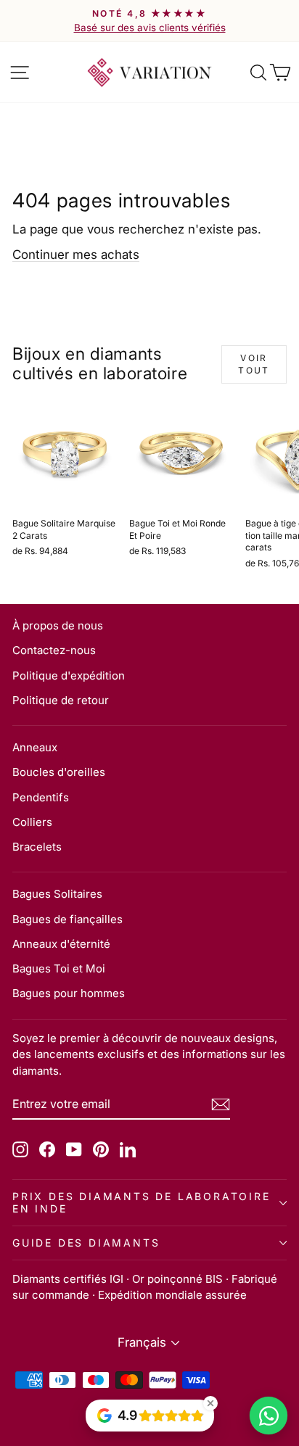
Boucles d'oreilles (58, 772)
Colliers (32, 822)
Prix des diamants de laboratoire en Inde (141, 1202)
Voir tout (254, 364)
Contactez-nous (54, 650)
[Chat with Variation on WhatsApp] (268, 1415)
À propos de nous (57, 625)
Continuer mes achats (75, 254)
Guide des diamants (86, 1242)
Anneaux (34, 747)
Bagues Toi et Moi (58, 968)
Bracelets (37, 847)
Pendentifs (40, 797)
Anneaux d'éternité (61, 944)
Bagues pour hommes (68, 993)
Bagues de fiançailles (67, 919)
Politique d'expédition (68, 675)
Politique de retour (60, 700)
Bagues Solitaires (57, 894)
